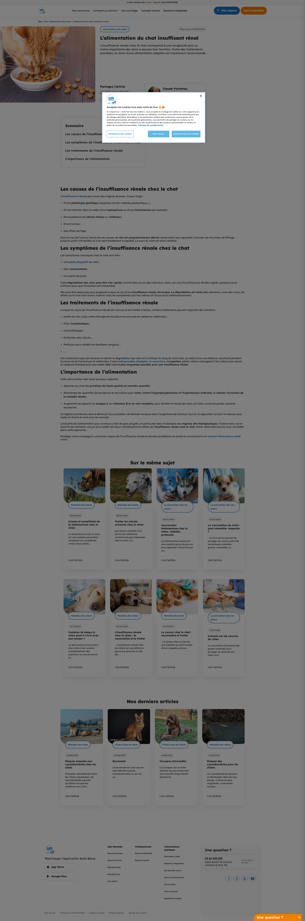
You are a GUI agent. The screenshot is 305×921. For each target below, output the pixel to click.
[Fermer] (200, 95)
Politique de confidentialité (150, 125)
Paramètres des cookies (120, 134)
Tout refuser (159, 134)
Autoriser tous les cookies (186, 134)
